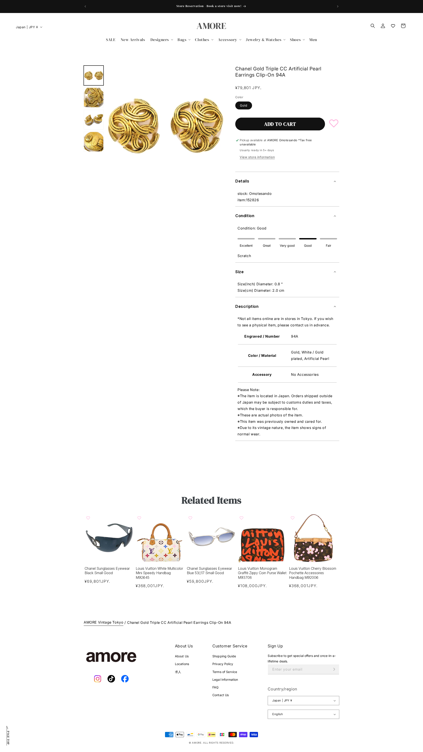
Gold (243, 105)
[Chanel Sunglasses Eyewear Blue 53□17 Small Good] (211, 538)
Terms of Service (224, 672)
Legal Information (225, 679)
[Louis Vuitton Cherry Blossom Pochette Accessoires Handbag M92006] (313, 538)
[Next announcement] (338, 6)
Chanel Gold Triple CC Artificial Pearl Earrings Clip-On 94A (179, 622)
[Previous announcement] (85, 6)
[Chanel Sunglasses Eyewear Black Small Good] (109, 538)
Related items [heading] (211, 500)
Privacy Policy (222, 664)
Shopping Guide (224, 656)
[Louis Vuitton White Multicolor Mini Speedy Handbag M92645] (160, 538)
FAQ (215, 687)
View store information (257, 157)
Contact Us (220, 695)
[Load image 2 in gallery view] (94, 97)
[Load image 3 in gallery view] (94, 120)
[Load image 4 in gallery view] (94, 142)
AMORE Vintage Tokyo (103, 622)
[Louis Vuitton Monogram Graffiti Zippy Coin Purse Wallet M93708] (262, 538)
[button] (161, 39)
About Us (182, 656)
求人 (178, 672)
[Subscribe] (334, 669)
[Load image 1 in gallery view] (94, 75)
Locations (182, 664)
